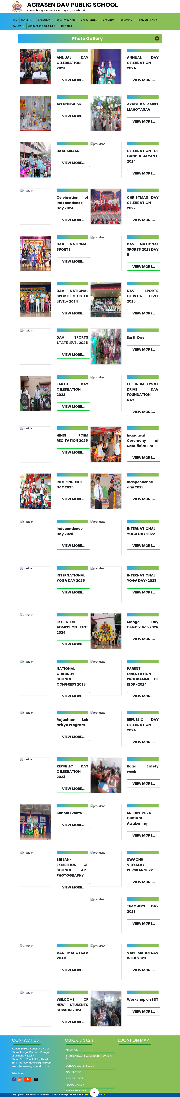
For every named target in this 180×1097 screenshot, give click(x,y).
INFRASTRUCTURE (148, 20)
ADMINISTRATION (66, 20)
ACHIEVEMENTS (89, 20)
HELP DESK (66, 26)
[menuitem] (15, 20)
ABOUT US (26, 20)
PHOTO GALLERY (75, 1084)
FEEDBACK (72, 1049)
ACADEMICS (44, 20)
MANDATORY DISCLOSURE (41, 26)
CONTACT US (73, 1072)
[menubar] (90, 23)
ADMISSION (126, 20)
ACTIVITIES (108, 20)
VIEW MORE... (73, 80)
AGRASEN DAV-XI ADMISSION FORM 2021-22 (89, 1057)
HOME (15, 20)
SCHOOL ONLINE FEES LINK (80, 1066)
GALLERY (16, 26)
